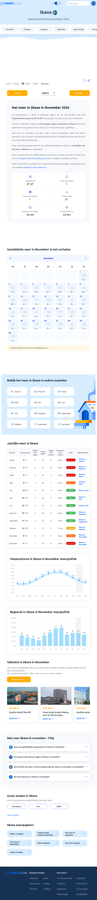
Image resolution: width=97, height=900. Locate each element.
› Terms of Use (81, 883)
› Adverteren (62, 889)
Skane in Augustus (82, 513)
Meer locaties (13, 815)
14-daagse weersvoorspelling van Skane (34, 158)
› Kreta (45, 878)
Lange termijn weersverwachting (45, 833)
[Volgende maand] (86, 258)
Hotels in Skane (18, 679)
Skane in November (83, 536)
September (61, 29)
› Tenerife (33, 889)
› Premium (61, 883)
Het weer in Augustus (70, 833)
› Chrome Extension (64, 878)
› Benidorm (33, 878)
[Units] (57, 3)
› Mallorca (47, 889)
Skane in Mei (84, 490)
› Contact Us (81, 878)
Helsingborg (16, 806)
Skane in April (82, 483)
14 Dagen (27, 29)
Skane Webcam (43, 843)
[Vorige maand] (11, 258)
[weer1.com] (10, 3)
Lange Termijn (78, 29)
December (79, 93)
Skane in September (83, 520)
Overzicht (10, 29)
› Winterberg (34, 883)
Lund (38, 806)
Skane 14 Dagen (16, 834)
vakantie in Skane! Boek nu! (34, 167)
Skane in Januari (82, 460)
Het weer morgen (72, 843)
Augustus (44, 29)
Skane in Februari (82, 467)
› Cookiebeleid (81, 894)
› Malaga (46, 883)
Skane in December (83, 543)
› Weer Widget (62, 894)
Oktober (17, 93)
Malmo (59, 806)
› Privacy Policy (82, 889)
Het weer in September (15, 843)
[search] (93, 3)
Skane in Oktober (82, 528)
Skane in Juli (83, 505)
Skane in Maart (82, 475)
